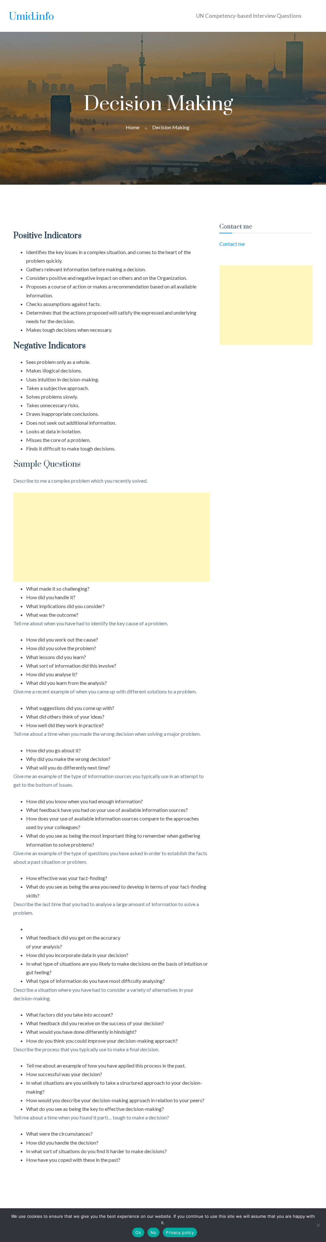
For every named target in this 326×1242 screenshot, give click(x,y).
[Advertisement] (111, 537)
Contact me (232, 244)
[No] (318, 1225)
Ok (138, 1232)
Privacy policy (180, 1232)
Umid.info (31, 16)
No (154, 1232)
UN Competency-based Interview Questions (248, 15)
